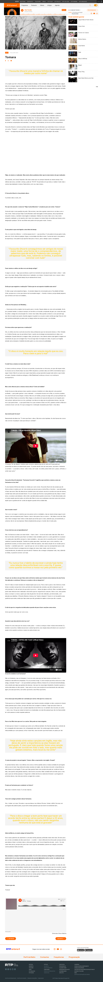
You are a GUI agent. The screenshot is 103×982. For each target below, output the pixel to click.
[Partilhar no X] (8, 61)
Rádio (44, 1)
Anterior (11, 938)
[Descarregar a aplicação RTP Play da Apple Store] (80, 950)
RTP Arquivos (83, 1)
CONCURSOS (46, 969)
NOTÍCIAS (31, 964)
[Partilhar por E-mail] (11, 61)
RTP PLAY (46, 964)
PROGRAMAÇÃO (92, 10)
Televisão (38, 1)
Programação (74, 957)
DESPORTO (31, 966)
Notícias (22, 1)
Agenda (57, 5)
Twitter (8, 969)
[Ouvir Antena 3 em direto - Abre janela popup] (12, 11)
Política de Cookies (21, 978)
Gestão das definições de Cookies (82, 974)
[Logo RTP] (11, 965)
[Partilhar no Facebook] (5, 61)
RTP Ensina (74, 1)
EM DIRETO (46, 966)
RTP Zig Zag (65, 1)
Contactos (44, 957)
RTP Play (50, 1)
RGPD (75, 972)
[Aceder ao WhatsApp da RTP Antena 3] (97, 13)
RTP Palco (57, 1)
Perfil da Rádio (29, 957)
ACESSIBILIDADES (62, 971)
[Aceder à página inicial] (12, 5)
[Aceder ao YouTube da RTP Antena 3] (94, 13)
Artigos (49, 5)
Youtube (13, 969)
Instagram (10, 969)
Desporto (30, 1)
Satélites (61, 972)
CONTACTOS (61, 964)
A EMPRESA (76, 964)
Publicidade (41, 978)
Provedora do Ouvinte (64, 969)
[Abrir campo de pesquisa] (90, 5)
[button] (95, 5)
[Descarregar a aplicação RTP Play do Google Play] (88, 950)
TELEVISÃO (31, 967)
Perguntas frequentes (49, 971)
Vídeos (42, 5)
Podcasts (34, 5)
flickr (15, 969)
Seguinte (60, 938)
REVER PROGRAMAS (48, 967)
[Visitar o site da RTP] (17, 1)
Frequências (58, 957)
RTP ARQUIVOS (32, 971)
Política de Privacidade (10, 978)
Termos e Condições (32, 978)
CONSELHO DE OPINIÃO (79, 967)
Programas (24, 5)
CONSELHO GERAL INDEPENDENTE (81, 966)
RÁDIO (30, 969)
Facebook (6, 969)
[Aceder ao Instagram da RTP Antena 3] (91, 13)
